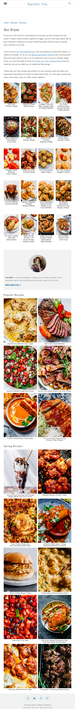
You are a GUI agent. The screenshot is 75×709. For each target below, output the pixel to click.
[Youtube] (34, 698)
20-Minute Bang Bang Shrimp (41, 55)
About (40, 705)
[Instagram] (47, 698)
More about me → (13, 285)
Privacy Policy (30, 705)
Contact (47, 705)
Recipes (14, 22)
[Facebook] (27, 698)
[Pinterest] (40, 698)
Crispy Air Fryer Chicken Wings (48, 61)
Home (6, 22)
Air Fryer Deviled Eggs (25, 52)
